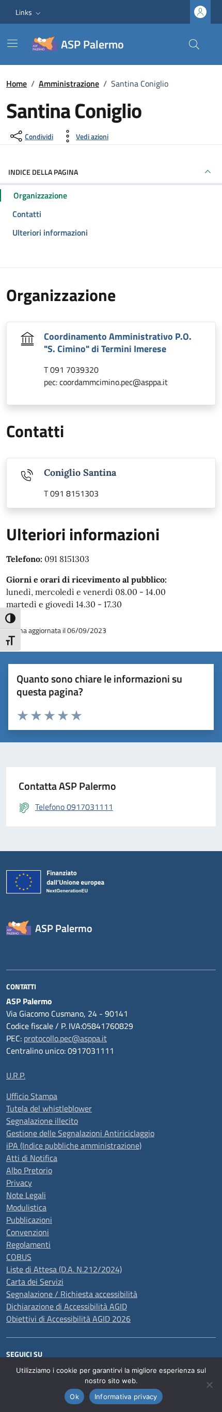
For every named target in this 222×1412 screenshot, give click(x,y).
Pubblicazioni (29, 1220)
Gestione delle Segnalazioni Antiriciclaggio (80, 1133)
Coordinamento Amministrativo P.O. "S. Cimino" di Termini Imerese (118, 342)
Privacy (19, 1182)
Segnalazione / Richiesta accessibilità (71, 1294)
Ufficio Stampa (31, 1096)
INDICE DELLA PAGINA (43, 172)
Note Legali (26, 1195)
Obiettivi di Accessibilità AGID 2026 (68, 1319)
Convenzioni (27, 1232)
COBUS (18, 1257)
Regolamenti (28, 1244)
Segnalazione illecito (42, 1121)
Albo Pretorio (29, 1170)
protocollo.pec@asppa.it (65, 1038)
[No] (209, 1385)
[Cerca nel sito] (194, 44)
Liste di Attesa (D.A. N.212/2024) (64, 1269)
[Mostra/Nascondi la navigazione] (12, 43)
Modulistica (26, 1207)
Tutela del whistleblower (49, 1108)
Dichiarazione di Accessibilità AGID (66, 1306)
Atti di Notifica (31, 1158)
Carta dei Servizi (35, 1281)
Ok (74, 1396)
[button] (29, 12)
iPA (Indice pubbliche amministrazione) (73, 1145)
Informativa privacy (125, 1396)
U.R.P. (15, 1075)
